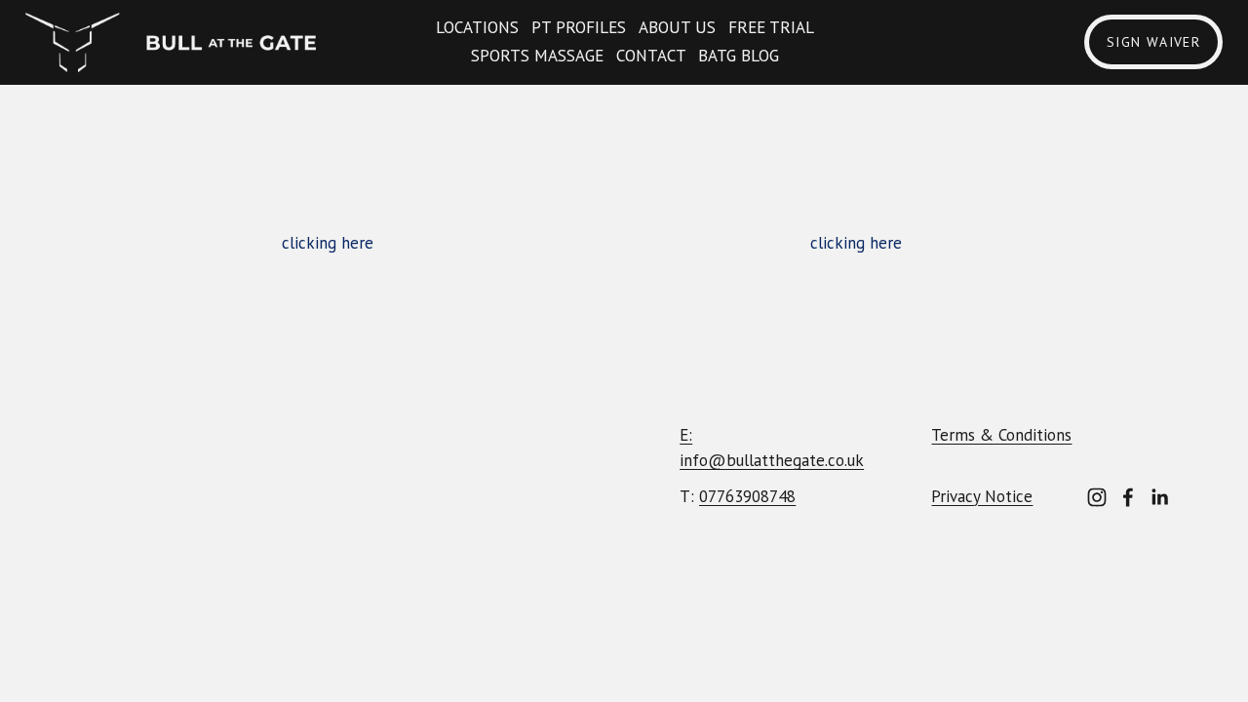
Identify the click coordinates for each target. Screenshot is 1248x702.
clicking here (327, 243)
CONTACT (651, 55)
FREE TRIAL (771, 27)
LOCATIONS (477, 27)
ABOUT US (677, 27)
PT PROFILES (578, 27)
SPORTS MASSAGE (537, 55)
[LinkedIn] (1159, 497)
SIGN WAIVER (1153, 42)
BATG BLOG (738, 55)
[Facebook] (1128, 497)
